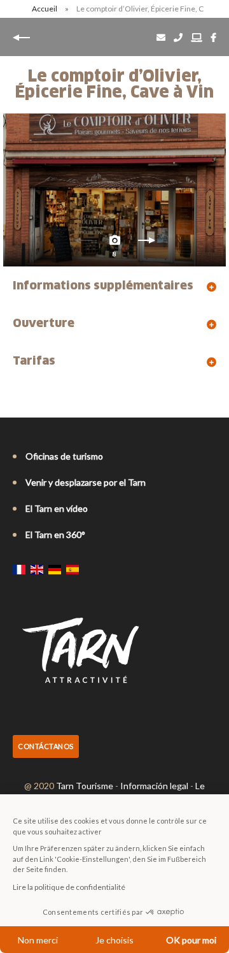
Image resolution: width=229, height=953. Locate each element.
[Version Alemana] (54, 569)
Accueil (44, 8)
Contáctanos (46, 746)
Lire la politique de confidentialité (69, 887)
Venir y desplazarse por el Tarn (85, 482)
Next (146, 243)
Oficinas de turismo (64, 456)
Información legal (154, 785)
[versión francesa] (19, 569)
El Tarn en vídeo (56, 508)
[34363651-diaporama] (114, 189)
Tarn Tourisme (84, 785)
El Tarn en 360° (55, 534)
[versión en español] (72, 569)
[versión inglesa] (37, 569)
